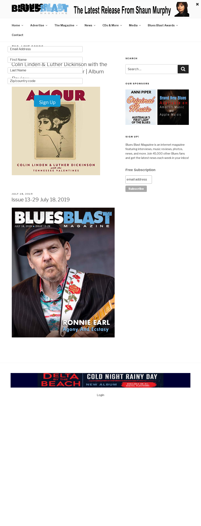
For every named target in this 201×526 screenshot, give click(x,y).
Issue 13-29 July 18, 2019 (40, 199)
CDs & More (110, 25)
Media (133, 25)
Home (16, 25)
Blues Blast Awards (161, 25)
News (88, 25)
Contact (17, 35)
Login (100, 395)
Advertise (37, 25)
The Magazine (64, 25)
